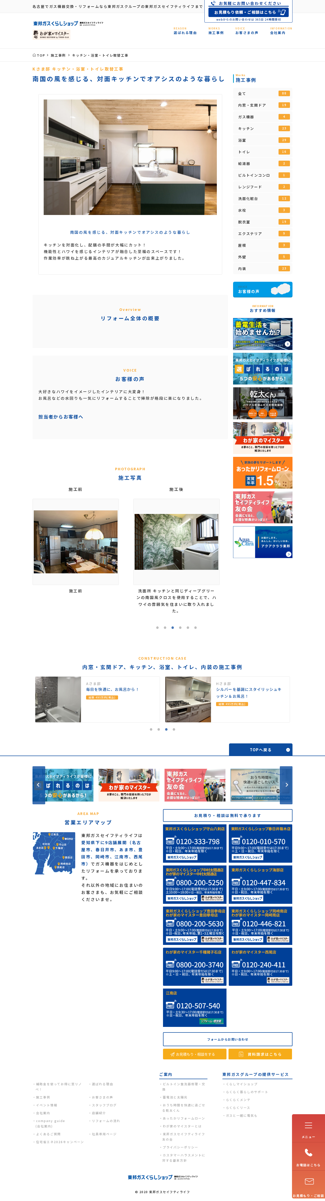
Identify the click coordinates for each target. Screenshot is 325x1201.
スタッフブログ (104, 1105)
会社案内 (43, 1113)
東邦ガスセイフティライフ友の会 (183, 1136)
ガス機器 (261, 116)
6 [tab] (195, 628)
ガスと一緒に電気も (242, 1115)
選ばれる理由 (102, 1084)
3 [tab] (172, 628)
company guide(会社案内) (50, 1123)
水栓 (261, 210)
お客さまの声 (102, 1097)
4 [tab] (180, 628)
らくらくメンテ (238, 1099)
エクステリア (261, 233)
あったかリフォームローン (184, 1118)
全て (262, 93)
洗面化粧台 (262, 198)
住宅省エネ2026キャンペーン (60, 1142)
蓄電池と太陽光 (175, 1097)
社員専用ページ (104, 1134)
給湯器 (261, 163)
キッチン (262, 128)
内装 (262, 268)
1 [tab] (157, 628)
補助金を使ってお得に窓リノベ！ (59, 1086)
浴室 (262, 140)
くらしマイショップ (242, 1084)
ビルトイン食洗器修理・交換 (183, 1086)
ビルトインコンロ (261, 175)
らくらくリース (238, 1107)
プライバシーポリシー (180, 1147)
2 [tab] (165, 628)
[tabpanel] (130, 157)
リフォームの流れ (106, 1121)
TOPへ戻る (261, 749)
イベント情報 (46, 1105)
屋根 (261, 245)
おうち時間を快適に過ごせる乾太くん (183, 1107)
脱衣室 (262, 221)
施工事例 (43, 1097)
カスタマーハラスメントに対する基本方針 (183, 1157)
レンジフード (261, 186)
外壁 (261, 256)
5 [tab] (187, 628)
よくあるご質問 (48, 1134)
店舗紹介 (99, 1113)
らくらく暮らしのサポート (247, 1092)
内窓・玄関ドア (262, 105)
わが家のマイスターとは (182, 1126)
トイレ (262, 151)
